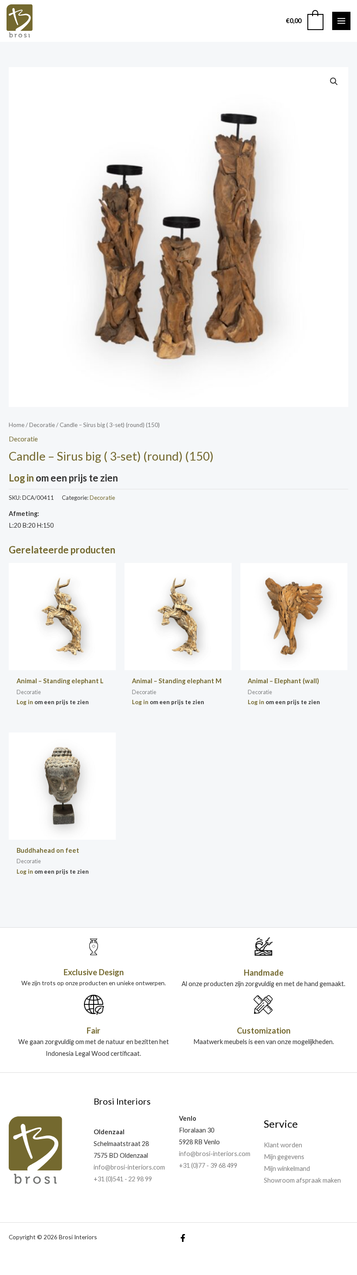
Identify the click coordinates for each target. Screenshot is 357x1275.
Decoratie (42, 424)
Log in (21, 478)
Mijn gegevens (284, 1156)
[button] (334, 81)
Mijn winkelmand (287, 1168)
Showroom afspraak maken (302, 1180)
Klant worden (283, 1145)
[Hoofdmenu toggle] (341, 21)
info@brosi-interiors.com (129, 1167)
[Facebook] (183, 1238)
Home (16, 424)
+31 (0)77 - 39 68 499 (208, 1165)
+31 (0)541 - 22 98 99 (123, 1179)
